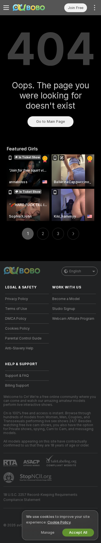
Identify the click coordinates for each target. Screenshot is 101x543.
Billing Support (17, 385)
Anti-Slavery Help (19, 348)
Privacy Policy (16, 299)
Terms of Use (16, 309)
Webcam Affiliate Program (73, 319)
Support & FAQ (17, 376)
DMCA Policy (15, 319)
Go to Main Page (50, 121)
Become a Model (66, 299)
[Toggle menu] (6, 7)
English (75, 271)
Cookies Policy (17, 328)
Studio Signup (63, 309)
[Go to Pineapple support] (9, 477)
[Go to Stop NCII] (36, 477)
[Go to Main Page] (31, 8)
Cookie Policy (58, 522)
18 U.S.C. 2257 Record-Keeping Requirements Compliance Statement (40, 497)
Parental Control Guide (23, 338)
